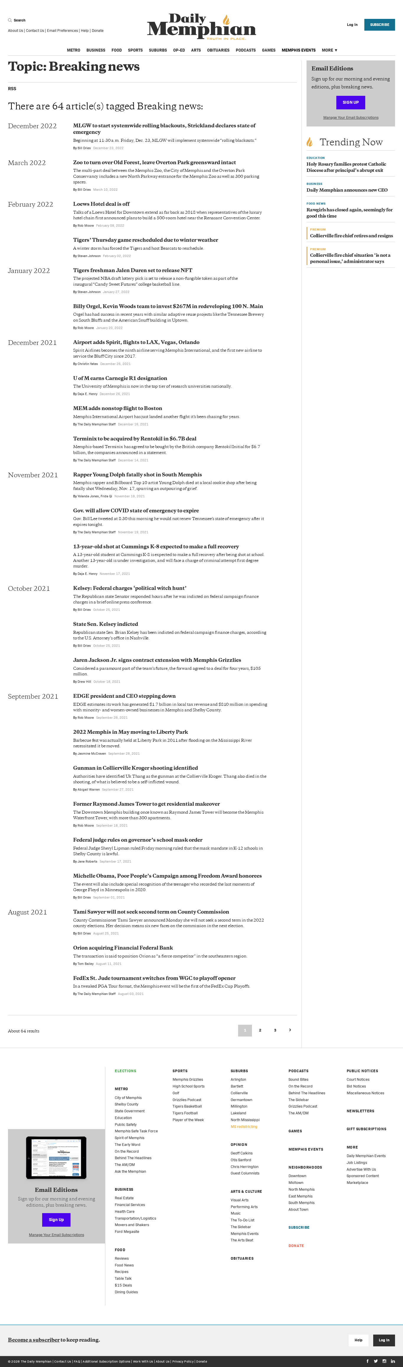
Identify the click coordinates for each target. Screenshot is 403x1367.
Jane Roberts (87, 861)
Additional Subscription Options (106, 1361)
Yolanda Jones (88, 496)
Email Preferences (62, 30)
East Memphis (300, 1196)
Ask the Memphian (130, 1171)
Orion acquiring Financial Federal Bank (123, 948)
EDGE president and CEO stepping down (124, 696)
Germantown (241, 1100)
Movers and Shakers (132, 1225)
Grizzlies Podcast (187, 1100)
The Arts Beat (242, 1240)
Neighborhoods (305, 1167)
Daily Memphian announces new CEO (347, 190)
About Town (298, 1209)
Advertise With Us (361, 1169)
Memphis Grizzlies (188, 1079)
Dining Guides (126, 1292)
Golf (176, 1093)
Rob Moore (86, 225)
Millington (239, 1106)
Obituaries (218, 50)
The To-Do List (242, 1220)
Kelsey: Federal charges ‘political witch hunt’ (129, 588)
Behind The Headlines (133, 1158)
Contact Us (35, 30)
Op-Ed (179, 50)
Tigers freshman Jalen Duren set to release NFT (132, 271)
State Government (130, 1111)
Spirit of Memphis (129, 1138)
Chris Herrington (244, 1166)
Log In (384, 1340)
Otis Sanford (241, 1160)
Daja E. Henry (87, 394)
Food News (124, 1265)
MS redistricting (244, 1126)
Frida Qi (106, 496)
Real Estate (124, 1198)
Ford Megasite (127, 1231)
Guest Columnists (245, 1173)
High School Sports (188, 1086)
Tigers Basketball (187, 1106)
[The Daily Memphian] (201, 27)
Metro (73, 50)
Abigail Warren (89, 789)
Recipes (121, 1271)
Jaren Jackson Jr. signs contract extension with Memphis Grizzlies (157, 660)
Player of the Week (188, 1120)
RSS (12, 88)
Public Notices (362, 1071)
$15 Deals (123, 1285)
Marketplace (357, 1182)
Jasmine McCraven (92, 753)
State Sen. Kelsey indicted (105, 624)
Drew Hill (84, 681)
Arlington (238, 1079)
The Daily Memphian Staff (97, 424)
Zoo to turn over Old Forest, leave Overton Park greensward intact (154, 163)
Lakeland (238, 1113)
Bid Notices (356, 1086)
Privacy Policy (183, 1361)
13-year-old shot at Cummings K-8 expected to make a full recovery (156, 547)
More (327, 50)
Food (117, 50)
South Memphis (301, 1202)
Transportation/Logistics (135, 1218)
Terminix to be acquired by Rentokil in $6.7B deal (134, 439)
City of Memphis (128, 1097)
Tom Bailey (86, 963)
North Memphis (301, 1189)
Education (123, 1118)
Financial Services (130, 1205)
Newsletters (360, 1111)
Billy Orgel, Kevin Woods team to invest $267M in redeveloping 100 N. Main (168, 307)
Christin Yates (88, 364)
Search (19, 20)
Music (236, 1213)
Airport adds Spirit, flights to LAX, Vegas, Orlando (136, 342)
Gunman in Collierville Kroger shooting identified (135, 768)
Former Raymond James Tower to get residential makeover (146, 804)
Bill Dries (84, 148)
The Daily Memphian (36, 1361)
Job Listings (357, 1162)
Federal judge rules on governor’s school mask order (137, 840)
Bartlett (237, 1086)
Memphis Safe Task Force (136, 1131)
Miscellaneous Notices (365, 1093)
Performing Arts (244, 1207)
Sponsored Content (363, 1176)
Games (269, 50)
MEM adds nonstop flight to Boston (117, 409)
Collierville (239, 1093)
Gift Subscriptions (366, 1129)
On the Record (127, 1151)
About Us (15, 30)
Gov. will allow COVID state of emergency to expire (136, 511)
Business (95, 50)
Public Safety (126, 1124)
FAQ (77, 1361)
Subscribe (379, 24)
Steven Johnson (89, 256)
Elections (125, 1071)
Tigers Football (185, 1113)
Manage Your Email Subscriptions (351, 117)
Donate (98, 30)
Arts (196, 50)
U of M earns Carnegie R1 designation (120, 378)
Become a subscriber (34, 1340)
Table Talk (123, 1278)
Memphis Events (299, 50)
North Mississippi (245, 1120)
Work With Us (143, 1361)
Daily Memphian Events (366, 1156)
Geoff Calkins (242, 1153)
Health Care (125, 1211)
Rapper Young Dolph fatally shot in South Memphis (137, 475)
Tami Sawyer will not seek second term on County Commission (151, 912)
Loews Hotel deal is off (101, 204)
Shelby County (126, 1104)
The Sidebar (241, 1227)
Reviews (122, 1258)
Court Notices (358, 1079)
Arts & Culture (246, 1191)
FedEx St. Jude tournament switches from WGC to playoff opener (154, 978)
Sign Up (351, 102)
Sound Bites (298, 1079)
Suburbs (158, 50)
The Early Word (127, 1144)
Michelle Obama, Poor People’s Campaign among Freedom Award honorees (167, 876)
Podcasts (246, 50)
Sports (135, 50)
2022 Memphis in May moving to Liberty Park (130, 732)
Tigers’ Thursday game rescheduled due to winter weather (145, 240)
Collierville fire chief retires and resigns (351, 236)
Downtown (297, 1176)
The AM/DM (125, 1164)
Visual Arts (239, 1200)
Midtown (296, 1182)
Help (85, 30)
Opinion (239, 1144)
